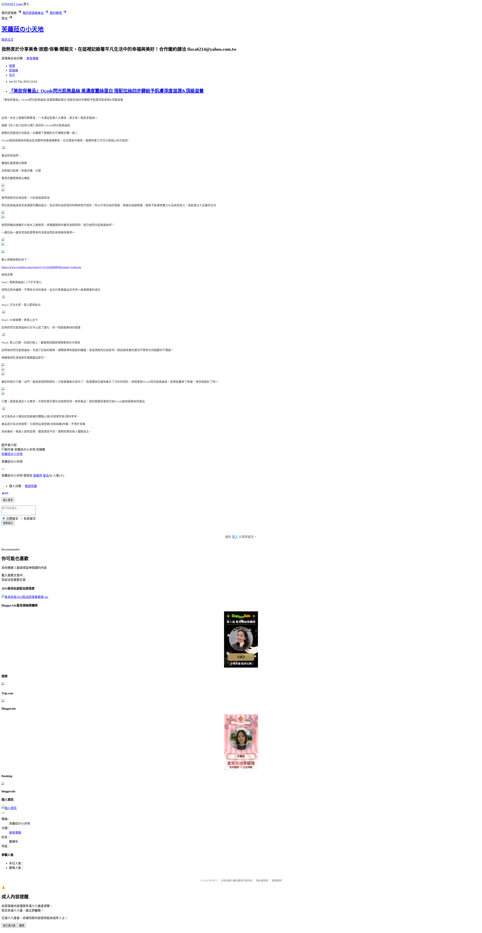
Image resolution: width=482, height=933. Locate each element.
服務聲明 (277, 880)
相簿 (12, 65)
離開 (21, 925)
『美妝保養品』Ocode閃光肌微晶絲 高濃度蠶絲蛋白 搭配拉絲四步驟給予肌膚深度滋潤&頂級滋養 (106, 90)
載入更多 (8, 500)
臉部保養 (31, 486)
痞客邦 (37, 475)
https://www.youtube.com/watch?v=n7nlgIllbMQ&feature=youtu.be (41, 267)
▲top (5, 492)
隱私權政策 (262, 880)
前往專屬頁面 (241, 639)
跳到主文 (8, 39)
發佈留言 (8, 523)
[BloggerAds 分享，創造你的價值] (241, 617)
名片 (12, 75)
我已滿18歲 (9, 925)
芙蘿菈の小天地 (23, 29)
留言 (46, 475)
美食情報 (32, 58)
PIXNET (213, 880)
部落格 (13, 70)
